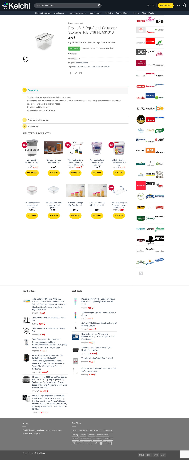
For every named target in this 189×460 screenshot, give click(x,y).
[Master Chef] (141, 185)
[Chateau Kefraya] (141, 251)
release (87, 443)
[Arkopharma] (150, 141)
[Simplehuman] (141, 43)
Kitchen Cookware (43, 13)
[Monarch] (150, 196)
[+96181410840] (154, 5)
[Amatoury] (141, 119)
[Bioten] (159, 163)
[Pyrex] (141, 86)
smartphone (96, 443)
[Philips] (159, 117)
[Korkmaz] (150, 95)
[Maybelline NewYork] (150, 64)
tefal (109, 443)
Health (136, 13)
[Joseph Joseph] (141, 52)
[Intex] (141, 229)
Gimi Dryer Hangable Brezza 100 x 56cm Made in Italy (119, 205)
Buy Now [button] (54, 172)
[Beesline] (150, 108)
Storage (88, 66)
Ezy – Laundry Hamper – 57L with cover (32, 162)
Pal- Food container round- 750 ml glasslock (97, 162)
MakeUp (109, 13)
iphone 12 (91, 434)
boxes (74, 66)
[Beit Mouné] (141, 196)
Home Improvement (77, 13)
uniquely (107, 66)
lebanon (75, 439)
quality (80, 443)
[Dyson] (159, 238)
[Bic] (141, 207)
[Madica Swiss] (150, 207)
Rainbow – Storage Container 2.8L (54, 161)
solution (82, 66)
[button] (166, 5)
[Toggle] (24, 90)
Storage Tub (96, 66)
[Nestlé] (159, 174)
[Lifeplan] (150, 218)
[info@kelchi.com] (148, 5)
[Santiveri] (159, 130)
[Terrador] (159, 207)
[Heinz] (141, 262)
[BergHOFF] (150, 52)
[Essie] (141, 97)
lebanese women (102, 434)
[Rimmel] (141, 75)
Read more (32, 172)
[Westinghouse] (159, 84)
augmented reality (96, 430)
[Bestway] (159, 196)
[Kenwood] (159, 64)
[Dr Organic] (159, 43)
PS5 (74, 443)
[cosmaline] (159, 251)
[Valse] (141, 30)
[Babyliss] (150, 249)
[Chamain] (141, 218)
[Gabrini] (150, 19)
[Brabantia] (141, 273)
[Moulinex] (150, 86)
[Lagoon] (141, 174)
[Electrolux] (141, 139)
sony (103, 443)
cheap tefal (108, 430)
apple (74, 430)
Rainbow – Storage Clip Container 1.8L (97, 204)
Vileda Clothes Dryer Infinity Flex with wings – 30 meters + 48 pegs (75, 162)
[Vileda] (150, 119)
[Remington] (141, 150)
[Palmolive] (141, 163)
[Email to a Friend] (80, 73)
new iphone (97, 439)
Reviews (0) (33, 127)
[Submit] (99, 5)
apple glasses (83, 430)
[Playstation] (150, 240)
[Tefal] (141, 20)
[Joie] (159, 108)
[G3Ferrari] (150, 41)
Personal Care (122, 13)
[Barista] (159, 152)
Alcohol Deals (148, 13)
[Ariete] (150, 31)
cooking (75, 434)
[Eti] (159, 185)
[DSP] (150, 183)
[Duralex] (141, 130)
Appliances (59, 13)
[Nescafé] (150, 229)
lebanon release (85, 439)
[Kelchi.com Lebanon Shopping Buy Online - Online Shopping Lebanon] (16, 5)
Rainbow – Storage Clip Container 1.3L (75, 204)
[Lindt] (150, 130)
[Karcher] (150, 174)
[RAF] (150, 150)
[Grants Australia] (159, 229)
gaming (83, 434)
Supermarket (95, 13)
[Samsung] (159, 260)
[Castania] (150, 262)
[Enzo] (141, 108)
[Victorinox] (141, 62)
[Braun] (159, 21)
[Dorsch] (159, 30)
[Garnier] (159, 97)
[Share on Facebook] (71, 73)
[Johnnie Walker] (150, 163)
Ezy (78, 66)
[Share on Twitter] (75, 73)
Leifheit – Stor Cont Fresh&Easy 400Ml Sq (119, 162)
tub (102, 66)
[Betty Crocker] (159, 53)
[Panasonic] (159, 216)
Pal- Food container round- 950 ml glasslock (32, 205)
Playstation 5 (108, 439)
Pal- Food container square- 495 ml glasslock (53, 205)
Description (33, 90)
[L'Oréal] (159, 75)
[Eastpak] (141, 240)
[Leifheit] (150, 73)
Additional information (38, 120)
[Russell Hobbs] (159, 139)
